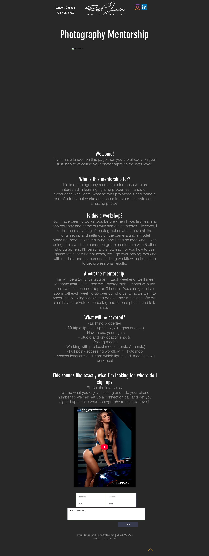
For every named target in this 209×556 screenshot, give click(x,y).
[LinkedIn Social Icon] (144, 7)
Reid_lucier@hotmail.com (103, 535)
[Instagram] (137, 7)
